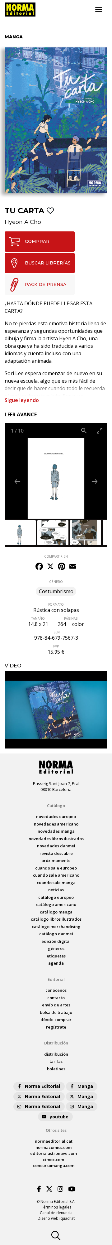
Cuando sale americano (56, 875)
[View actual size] (84, 430)
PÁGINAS (70, 618)
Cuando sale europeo (56, 868)
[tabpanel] (56, 709)
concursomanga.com (53, 1165)
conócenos (56, 990)
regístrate (56, 1027)
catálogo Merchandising (56, 926)
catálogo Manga (56, 912)
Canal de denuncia (56, 1212)
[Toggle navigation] (98, 9)
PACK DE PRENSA (45, 284)
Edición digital (56, 941)
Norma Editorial (42, 1086)
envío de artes (56, 1005)
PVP (56, 646)
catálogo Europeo (56, 897)
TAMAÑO (38, 618)
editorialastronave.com (53, 1153)
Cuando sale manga (56, 882)
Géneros (56, 948)
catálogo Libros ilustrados (56, 919)
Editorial (56, 979)
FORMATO (56, 604)
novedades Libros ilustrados (56, 838)
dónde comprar (56, 1019)
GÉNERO (56, 581)
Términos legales (56, 1207)
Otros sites (56, 1130)
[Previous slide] (17, 481)
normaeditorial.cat (53, 1141)
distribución (56, 1054)
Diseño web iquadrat (56, 1218)
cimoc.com (53, 1159)
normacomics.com (53, 1147)
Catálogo (56, 805)
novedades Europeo (56, 816)
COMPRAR (37, 241)
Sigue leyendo (22, 400)
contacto (56, 997)
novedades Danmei (56, 846)
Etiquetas (56, 956)
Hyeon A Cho (23, 222)
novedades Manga (56, 831)
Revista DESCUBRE (56, 853)
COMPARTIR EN (56, 556)
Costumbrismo (56, 591)
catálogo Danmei (56, 934)
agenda (56, 963)
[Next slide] (94, 481)
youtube (59, 1117)
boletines (56, 1069)
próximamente (56, 860)
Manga (85, 1086)
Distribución (56, 1043)
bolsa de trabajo (56, 1012)
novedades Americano (56, 824)
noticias (56, 890)
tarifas (56, 1061)
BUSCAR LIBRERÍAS (48, 263)
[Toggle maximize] (99, 430)
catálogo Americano (56, 904)
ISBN (56, 632)
